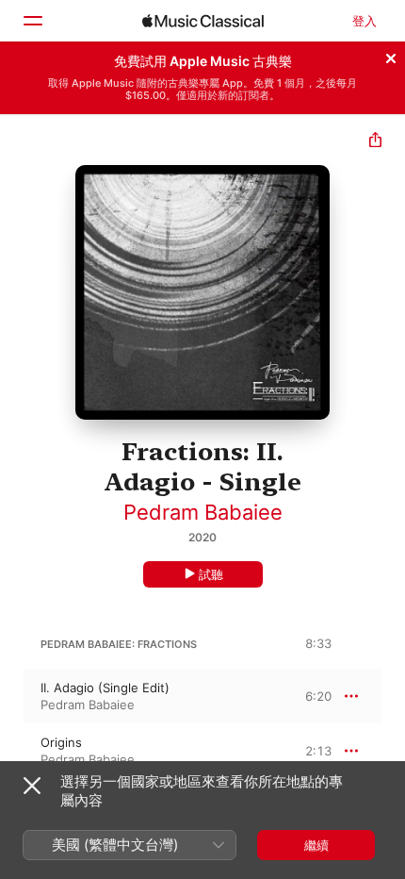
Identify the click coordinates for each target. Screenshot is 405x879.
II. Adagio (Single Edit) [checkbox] (105, 687)
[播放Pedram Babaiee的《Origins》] (12, 750)
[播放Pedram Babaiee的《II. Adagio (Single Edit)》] (12, 696)
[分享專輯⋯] (375, 142)
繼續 (316, 845)
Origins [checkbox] (61, 742)
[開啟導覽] (32, 20)
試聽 (211, 574)
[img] (203, 20)
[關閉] (391, 55)
